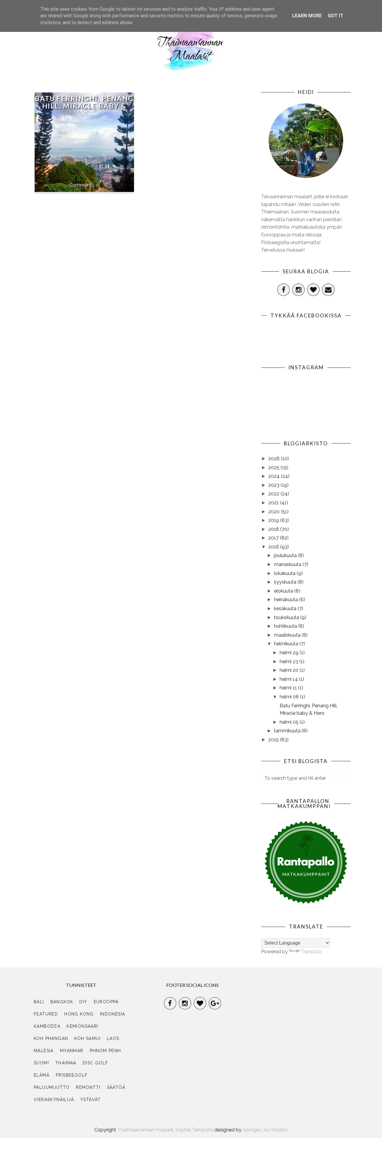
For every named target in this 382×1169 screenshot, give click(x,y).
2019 (274, 520)
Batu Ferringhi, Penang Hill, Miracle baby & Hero (84, 105)
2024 (274, 476)
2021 (274, 503)
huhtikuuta (286, 626)
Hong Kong (79, 1014)
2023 (274, 485)
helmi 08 (290, 697)
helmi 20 (290, 670)
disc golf (95, 1063)
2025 (274, 467)
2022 (274, 494)
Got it (335, 15)
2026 (274, 458)
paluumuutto (52, 1087)
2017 (274, 538)
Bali (39, 1001)
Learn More (307, 15)
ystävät (90, 1099)
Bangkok (61, 1001)
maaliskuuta (288, 635)
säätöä (116, 1087)
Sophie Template (194, 1130)
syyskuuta (286, 582)
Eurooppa (106, 1001)
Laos (113, 1038)
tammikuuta (288, 731)
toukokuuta (287, 617)
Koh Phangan (51, 1038)
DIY (83, 1001)
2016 (274, 547)
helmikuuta (286, 643)
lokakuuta (285, 573)
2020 (274, 511)
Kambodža (47, 1026)
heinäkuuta (286, 599)
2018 (274, 529)
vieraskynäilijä (54, 1099)
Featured (46, 1014)
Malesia (44, 1050)
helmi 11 (289, 688)
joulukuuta (286, 555)
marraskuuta (288, 564)
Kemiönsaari (82, 1026)
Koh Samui (87, 1038)
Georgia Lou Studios (265, 1130)
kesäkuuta (286, 608)
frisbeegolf (71, 1075)
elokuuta (284, 591)
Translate (311, 951)
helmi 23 (289, 661)
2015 (274, 739)
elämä (42, 1075)
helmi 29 (290, 652)
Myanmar (72, 1050)
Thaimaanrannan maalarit (145, 1130)
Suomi (41, 1063)
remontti (88, 1087)
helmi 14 (289, 679)
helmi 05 (290, 722)
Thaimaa (65, 1063)
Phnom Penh (105, 1050)
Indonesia (112, 1014)
